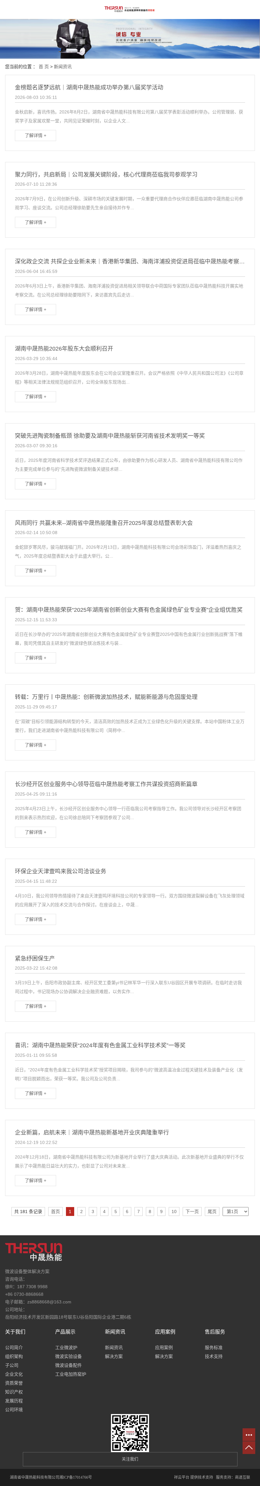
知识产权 (14, 1391)
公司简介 (14, 1347)
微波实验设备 (68, 1356)
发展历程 (14, 1400)
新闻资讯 (63, 66)
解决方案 (114, 1356)
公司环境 (14, 1409)
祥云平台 (181, 1477)
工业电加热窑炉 (70, 1374)
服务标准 (214, 1347)
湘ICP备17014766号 (75, 1477)
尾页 (212, 1211)
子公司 (11, 1365)
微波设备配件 (68, 1365)
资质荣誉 (14, 1383)
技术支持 (214, 1356)
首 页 (44, 66)
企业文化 (14, 1374)
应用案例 (164, 1347)
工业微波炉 (66, 1347)
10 (174, 1211)
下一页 (192, 1211)
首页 (55, 1211)
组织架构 (14, 1356)
